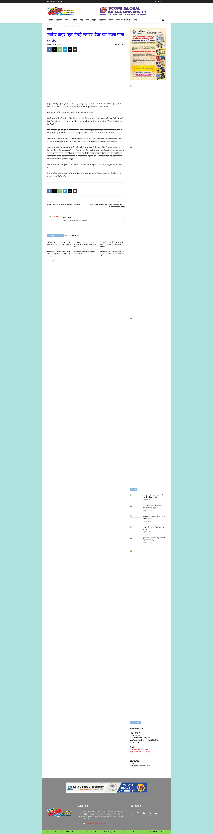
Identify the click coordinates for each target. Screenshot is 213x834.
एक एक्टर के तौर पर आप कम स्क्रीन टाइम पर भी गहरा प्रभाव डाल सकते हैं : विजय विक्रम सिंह (85, 244)
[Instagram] (155, 1)
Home (49, 26)
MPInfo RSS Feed (154, 832)
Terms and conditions (140, 832)
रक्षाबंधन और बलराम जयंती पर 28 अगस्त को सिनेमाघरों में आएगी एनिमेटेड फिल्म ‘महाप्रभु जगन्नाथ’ (111, 244)
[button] (163, 20)
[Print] (75, 49)
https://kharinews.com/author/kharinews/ (75, 220)
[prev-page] (48, 260)
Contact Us (98, 832)
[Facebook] (152, 1)
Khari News (52, 44)
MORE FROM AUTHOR (73, 235)
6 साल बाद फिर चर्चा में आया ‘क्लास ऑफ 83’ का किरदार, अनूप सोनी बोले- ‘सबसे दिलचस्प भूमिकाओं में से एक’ (58, 254)
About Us (90, 832)
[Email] (70, 49)
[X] (158, 1)
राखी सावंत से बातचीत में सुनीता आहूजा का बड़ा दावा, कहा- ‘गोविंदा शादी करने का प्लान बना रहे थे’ (112, 254)
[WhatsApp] (59, 49)
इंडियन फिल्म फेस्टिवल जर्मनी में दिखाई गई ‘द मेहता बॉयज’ (64, 205)
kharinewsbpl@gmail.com (139, 749)
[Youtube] (164, 1)
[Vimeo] (161, 1)
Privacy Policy (127, 832)
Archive (163, 832)
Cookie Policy (108, 832)
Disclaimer (117, 832)
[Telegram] (65, 49)
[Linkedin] (144, 813)
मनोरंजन (55, 26)
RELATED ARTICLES (55, 235)
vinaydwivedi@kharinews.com (140, 752)
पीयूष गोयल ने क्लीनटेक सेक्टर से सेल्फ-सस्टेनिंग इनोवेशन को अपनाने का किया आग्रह (107, 206)
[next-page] (52, 260)
